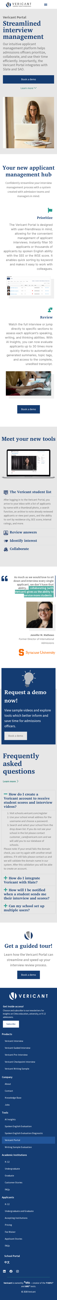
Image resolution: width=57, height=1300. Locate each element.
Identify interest (23, 540)
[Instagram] (17, 1271)
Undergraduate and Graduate (19, 1211)
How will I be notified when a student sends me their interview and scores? (27, 894)
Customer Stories (13, 1182)
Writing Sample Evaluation (18, 1147)
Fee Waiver (10, 1231)
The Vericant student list (30, 492)
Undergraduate (12, 1168)
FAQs (7, 1189)
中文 (7, 1262)
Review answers (23, 532)
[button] (45, 4)
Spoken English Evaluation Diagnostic (24, 1133)
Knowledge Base (13, 1097)
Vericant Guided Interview (17, 1047)
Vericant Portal (12, 1140)
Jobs (7, 1104)
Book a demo (28, 79)
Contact (9, 1090)
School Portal (12, 1256)
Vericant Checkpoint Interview (20, 1061)
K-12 (7, 1161)
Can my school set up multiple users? (24, 908)
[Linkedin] (4, 1271)
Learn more (27, 88)
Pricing (8, 1224)
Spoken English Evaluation (18, 1126)
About (8, 1083)
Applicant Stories (13, 1238)
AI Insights (10, 1119)
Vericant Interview (14, 1040)
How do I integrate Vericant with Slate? (22, 880)
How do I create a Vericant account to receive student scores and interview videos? (28, 800)
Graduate (9, 1175)
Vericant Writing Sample (17, 1068)
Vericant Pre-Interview (16, 1054)
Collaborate (19, 549)
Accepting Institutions (16, 1217)
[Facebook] (11, 1271)
